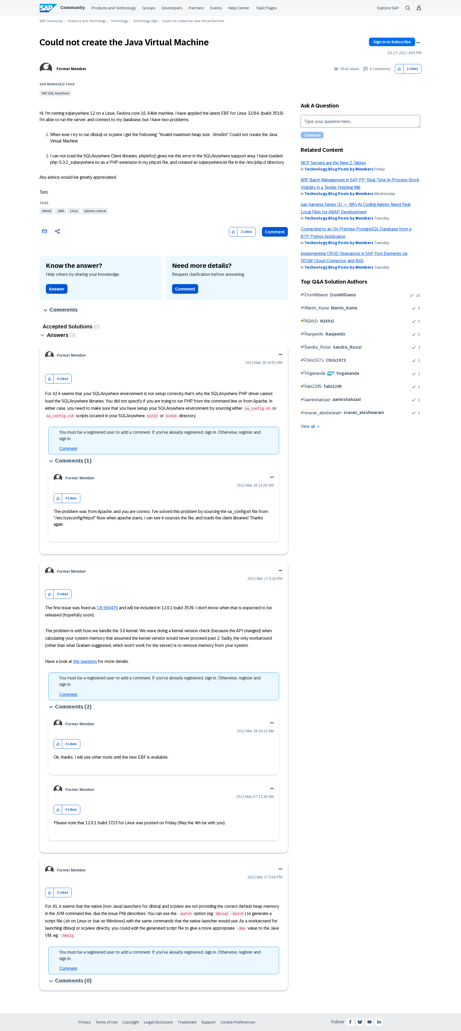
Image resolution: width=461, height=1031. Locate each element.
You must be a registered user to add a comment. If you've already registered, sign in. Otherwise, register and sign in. (160, 435)
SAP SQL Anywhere (55, 93)
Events (216, 8)
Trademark (187, 1022)
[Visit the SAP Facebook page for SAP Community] (350, 1022)
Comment (275, 232)
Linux (74, 211)
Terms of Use (107, 1022)
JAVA (60, 211)
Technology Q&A (145, 21)
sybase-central (95, 211)
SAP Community (51, 21)
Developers (172, 8)
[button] (399, 69)
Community (72, 7)
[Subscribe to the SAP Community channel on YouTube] (369, 1022)
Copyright (130, 1022)
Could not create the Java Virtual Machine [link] (193, 21)
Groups (148, 8)
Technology (119, 21)
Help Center (238, 8)
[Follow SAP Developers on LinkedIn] (379, 1022)
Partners (196, 8)
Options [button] (418, 43)
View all (308, 426)
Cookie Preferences (238, 1022)
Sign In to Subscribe (392, 42)
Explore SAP (388, 8)
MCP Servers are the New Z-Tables (333, 163)
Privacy (84, 1022)
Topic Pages (266, 8)
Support (208, 1022)
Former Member (71, 69)
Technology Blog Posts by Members (338, 169)
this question (85, 661)
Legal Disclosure (158, 1022)
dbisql (46, 211)
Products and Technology (114, 8)
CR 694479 (107, 608)
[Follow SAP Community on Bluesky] (360, 1022)
